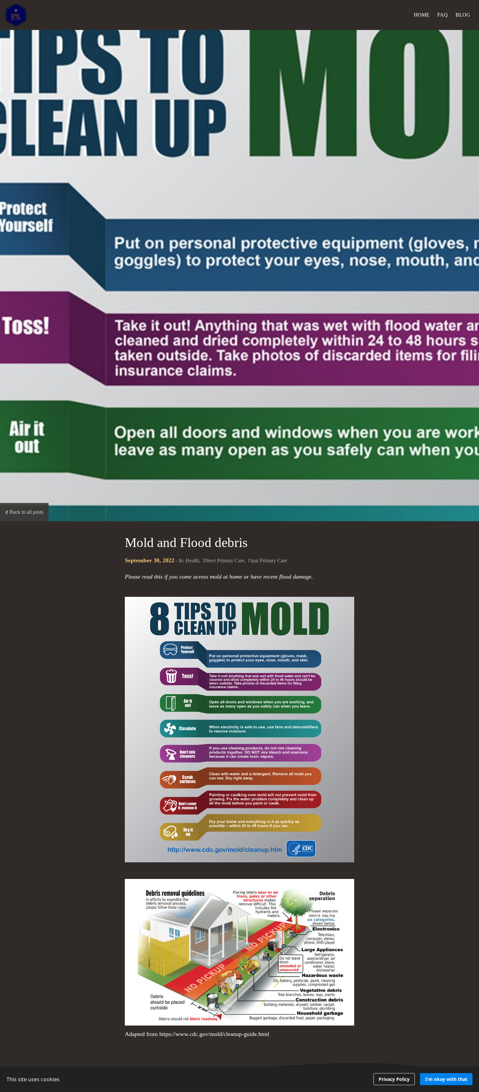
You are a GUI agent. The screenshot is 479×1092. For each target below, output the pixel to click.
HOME (421, 15)
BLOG (463, 15)
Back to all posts (26, 512)
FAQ (442, 15)
